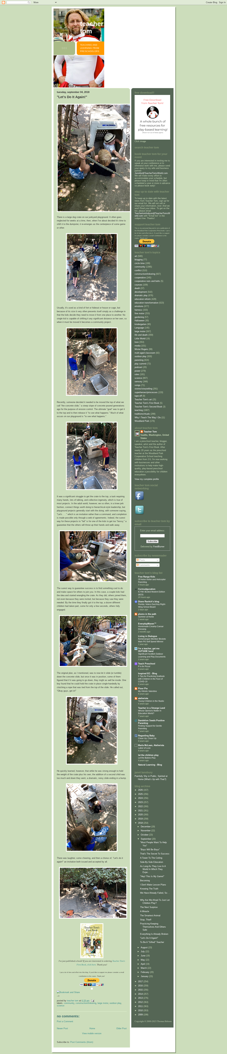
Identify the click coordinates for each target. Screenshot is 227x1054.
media (137, 345)
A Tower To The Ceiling (151, 858)
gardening (139, 317)
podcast (138, 367)
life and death (141, 335)
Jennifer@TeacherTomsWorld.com (151, 173)
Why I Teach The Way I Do (148, 417)
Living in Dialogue (147, 636)
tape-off (138, 396)
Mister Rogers (141, 349)
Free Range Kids (146, 576)
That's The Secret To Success (154, 853)
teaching (139, 410)
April (143, 964)
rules (137, 374)
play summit (140, 363)
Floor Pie (143, 688)
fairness (138, 310)
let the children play (148, 755)
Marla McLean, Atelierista (151, 745)
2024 (140, 798)
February (145, 972)
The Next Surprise (149, 907)
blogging (139, 259)
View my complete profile (147, 479)
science (60, 1005)
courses (138, 284)
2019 (140, 818)
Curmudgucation (146, 589)
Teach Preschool (146, 663)
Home (92, 1028)
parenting (139, 360)
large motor (103, 1003)
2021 (140, 810)
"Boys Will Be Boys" (150, 849)
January (145, 976)
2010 (140, 1010)
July (143, 951)
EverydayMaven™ (147, 623)
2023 (140, 802)
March (144, 968)
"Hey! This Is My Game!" (152, 876)
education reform (143, 299)
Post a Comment (65, 1021)
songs (137, 385)
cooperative (140, 277)
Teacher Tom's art (143, 399)
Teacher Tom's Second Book (148, 406)
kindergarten (140, 324)
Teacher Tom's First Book (147, 403)
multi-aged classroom (145, 353)
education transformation (146, 302)
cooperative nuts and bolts (147, 281)
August (144, 947)
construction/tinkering (86, 1003)
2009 (140, 1014)
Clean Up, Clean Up (147, 738)
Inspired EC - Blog (147, 673)
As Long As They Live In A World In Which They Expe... (153, 869)
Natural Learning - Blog (150, 765)
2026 (140, 790)
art (136, 256)
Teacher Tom (91, 27)
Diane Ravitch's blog (148, 601)
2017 (140, 981)
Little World (140, 338)
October (145, 834)
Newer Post (62, 1028)
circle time (140, 263)
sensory (138, 381)
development (141, 292)
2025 (140, 794)
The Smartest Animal (150, 915)
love (137, 342)
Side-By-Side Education (151, 862)
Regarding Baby (146, 735)
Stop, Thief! (145, 919)
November (146, 830)
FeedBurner (158, 546)
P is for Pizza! (144, 666)
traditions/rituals (142, 414)
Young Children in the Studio (151, 701)
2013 (140, 998)
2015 (140, 990)
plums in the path (147, 614)
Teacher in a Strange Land (151, 708)
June (143, 955)
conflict (138, 270)
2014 (140, 994)
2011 (140, 1006)
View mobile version (91, 1033)
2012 (140, 1002)
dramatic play (141, 295)
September (146, 839)
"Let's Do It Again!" (149, 938)
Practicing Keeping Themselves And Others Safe (153, 926)
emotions (139, 306)
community (69, 1003)
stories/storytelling (143, 388)
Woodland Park (142, 421)
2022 (140, 806)
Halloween (139, 320)
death (137, 288)
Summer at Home (146, 617)
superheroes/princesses (146, 392)
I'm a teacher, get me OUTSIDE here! (148, 649)
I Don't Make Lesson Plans (153, 884)
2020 (140, 814)
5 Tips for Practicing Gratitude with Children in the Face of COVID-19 (151, 679)
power (137, 371)
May (143, 960)
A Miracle (144, 911)
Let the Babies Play (147, 758)
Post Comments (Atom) (81, 1042)
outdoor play (115, 1003)
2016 (140, 985)
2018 (140, 823)
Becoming (145, 880)
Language (139, 327)
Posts (142, 560)
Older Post (121, 1028)
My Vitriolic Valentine (147, 691)
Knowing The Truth (149, 888)
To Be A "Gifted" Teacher (152, 942)
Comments (144, 565)
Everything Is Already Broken (154, 934)
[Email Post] (92, 1000)
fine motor (139, 313)
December (146, 826)
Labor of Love (144, 748)
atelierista (143, 698)
